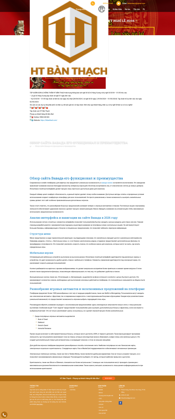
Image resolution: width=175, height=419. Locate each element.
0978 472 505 (125, 395)
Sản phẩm (105, 9)
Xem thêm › (40, 404)
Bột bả (101, 392)
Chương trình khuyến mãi (106, 395)
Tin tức (136, 9)
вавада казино (107, 183)
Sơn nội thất (102, 413)
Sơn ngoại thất (103, 410)
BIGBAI (101, 389)
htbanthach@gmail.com (128, 398)
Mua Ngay (108, 378)
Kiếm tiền (117, 9)
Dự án (127, 9)
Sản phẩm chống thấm (105, 401)
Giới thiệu (92, 9)
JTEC (100, 398)
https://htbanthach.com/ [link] (49, 120)
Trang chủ (80, 9)
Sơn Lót (101, 407)
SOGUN (101, 404)
